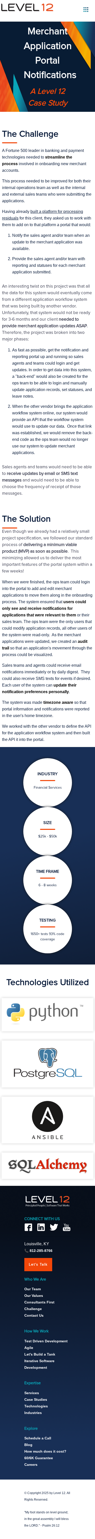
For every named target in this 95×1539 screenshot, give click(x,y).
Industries (33, 1413)
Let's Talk (38, 1264)
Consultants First (39, 1302)
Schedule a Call (37, 1438)
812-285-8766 (41, 1251)
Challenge (33, 1309)
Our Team (32, 1289)
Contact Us (34, 1315)
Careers (30, 1465)
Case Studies (35, 1399)
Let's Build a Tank (39, 1354)
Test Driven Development (46, 1341)
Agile (28, 1348)
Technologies (36, 1406)
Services (31, 1393)
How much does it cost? (45, 1451)
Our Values (33, 1296)
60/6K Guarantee (38, 1458)
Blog (28, 1445)
